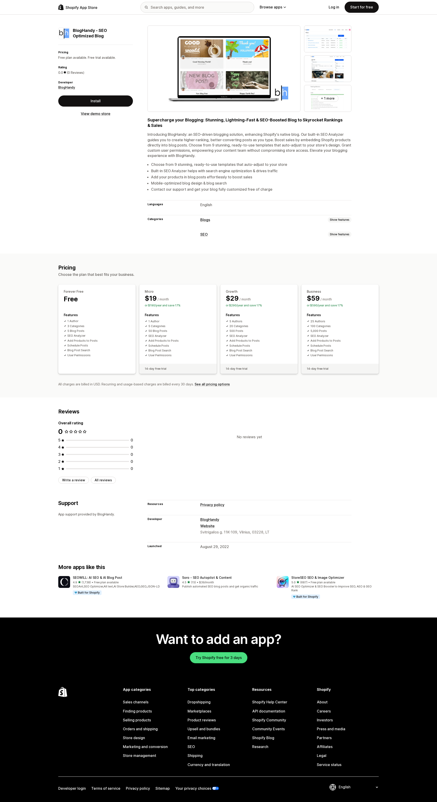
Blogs (205, 220)
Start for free (361, 7)
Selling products (137, 720)
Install (96, 100)
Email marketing (201, 737)
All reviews (103, 480)
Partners (324, 737)
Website (207, 526)
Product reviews (202, 720)
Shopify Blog (263, 737)
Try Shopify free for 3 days (219, 657)
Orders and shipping (140, 729)
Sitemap (162, 788)
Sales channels (135, 702)
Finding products (137, 711)
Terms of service (105, 788)
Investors (325, 720)
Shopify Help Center (269, 702)
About (322, 702)
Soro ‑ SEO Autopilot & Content (207, 577)
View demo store (95, 113)
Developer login (72, 788)
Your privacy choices (193, 788)
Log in (334, 7)
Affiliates (325, 746)
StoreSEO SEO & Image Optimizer (317, 577)
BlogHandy (66, 87)
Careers (324, 711)
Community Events (268, 729)
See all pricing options (212, 384)
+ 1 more (328, 98)
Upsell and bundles (204, 729)
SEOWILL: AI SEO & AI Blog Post (97, 577)
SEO (204, 234)
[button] (109, 585)
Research (260, 746)
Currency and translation (209, 764)
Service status (329, 764)
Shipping (195, 755)
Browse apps (271, 7)
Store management (139, 755)
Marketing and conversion (145, 746)
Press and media (331, 729)
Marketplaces (199, 711)
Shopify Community (269, 720)
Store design (134, 737)
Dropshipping (199, 702)
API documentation (268, 711)
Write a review (73, 480)
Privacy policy (212, 504)
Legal (321, 755)
